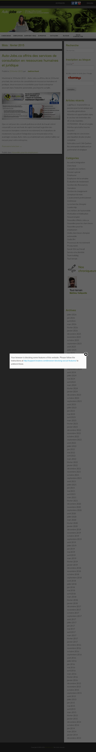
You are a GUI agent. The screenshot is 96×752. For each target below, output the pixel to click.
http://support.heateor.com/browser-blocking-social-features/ (50, 361)
